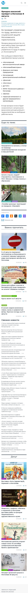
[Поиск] (21, 3)
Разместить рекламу (7, 591)
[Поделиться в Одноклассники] (11, 216)
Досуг (3, 478)
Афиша (9, 538)
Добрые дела (5, 172)
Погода (4, 305)
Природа (4, 282)
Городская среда (6, 143)
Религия (15, 201)
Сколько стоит (6, 295)
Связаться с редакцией (8, 589)
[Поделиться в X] (15, 216)
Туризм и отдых (6, 201)
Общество (14, 172)
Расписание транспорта (8, 249)
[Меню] (25, 3)
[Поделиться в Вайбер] (24, 216)
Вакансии (5, 8)
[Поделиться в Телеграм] (20, 216)
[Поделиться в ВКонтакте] (7, 216)
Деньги (14, 295)
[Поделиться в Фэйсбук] (2, 216)
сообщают (8, 56)
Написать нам (9, 220)
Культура (4, 570)
